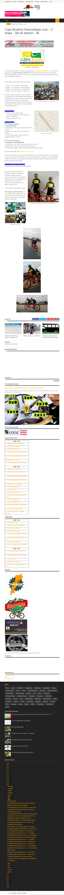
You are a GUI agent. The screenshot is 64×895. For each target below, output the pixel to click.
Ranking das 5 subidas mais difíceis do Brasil (19, 818)
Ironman (15, 698)
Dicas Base (42, 690)
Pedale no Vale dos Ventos (14, 811)
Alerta (7, 688)
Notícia (27, 36)
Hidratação (40, 696)
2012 (7, 881)
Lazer (21, 698)
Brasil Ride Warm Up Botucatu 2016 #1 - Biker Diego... (21, 854)
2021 (7, 774)
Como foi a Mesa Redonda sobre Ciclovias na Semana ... (21, 837)
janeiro (10, 872)
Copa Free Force (10, 690)
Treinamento (40, 704)
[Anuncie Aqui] (17, 16)
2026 (7, 763)
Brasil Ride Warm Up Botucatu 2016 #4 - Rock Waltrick (21, 845)
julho (9, 797)
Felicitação (46, 693)
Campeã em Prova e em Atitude (31, 336)
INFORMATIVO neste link (26, 151)
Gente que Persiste (22, 696)
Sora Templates (13, 893)
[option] (32, 24)
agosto (10, 795)
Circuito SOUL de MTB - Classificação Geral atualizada (21, 858)
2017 (7, 782)
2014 (7, 876)
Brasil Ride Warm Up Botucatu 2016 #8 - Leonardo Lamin (22, 835)
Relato (20, 704)
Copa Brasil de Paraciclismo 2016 (32, 65)
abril (9, 865)
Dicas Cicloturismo (52, 690)
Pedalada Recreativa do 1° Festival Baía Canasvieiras (21, 820)
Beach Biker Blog (9, 678)
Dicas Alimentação (32, 690)
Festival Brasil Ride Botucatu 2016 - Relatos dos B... (20, 831)
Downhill (28, 693)
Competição (46, 688)
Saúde (26, 704)
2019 (7, 778)
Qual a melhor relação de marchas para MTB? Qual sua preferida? (25, 388)
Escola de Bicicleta (10, 675)
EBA (34, 693)
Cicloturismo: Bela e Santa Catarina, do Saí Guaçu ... (20, 809)
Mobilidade (38, 698)
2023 (7, 769)
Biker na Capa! (11, 850)
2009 (7, 887)
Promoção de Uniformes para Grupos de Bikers (19, 856)
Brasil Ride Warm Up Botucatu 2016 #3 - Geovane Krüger (22, 848)
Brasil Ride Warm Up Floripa (14, 824)
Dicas (24, 690)
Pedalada (38, 701)
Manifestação (28, 698)
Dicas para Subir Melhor (18, 727)
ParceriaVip (30, 701)
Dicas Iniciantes (20, 693)
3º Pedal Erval (11, 860)
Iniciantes (8, 698)
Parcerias (37, 1)
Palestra (16, 701)
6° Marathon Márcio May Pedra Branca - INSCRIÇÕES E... (22, 814)
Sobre (50, 1)
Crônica (18, 690)
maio (9, 863)
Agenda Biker (21, 1)
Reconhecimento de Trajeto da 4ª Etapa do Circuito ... (21, 803)
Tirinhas (32, 704)
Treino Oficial (49, 704)
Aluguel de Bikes (44, 1)
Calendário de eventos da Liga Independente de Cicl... (21, 816)
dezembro (10, 786)
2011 (7, 883)
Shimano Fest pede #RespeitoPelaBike (17, 805)
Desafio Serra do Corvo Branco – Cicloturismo (23, 733)
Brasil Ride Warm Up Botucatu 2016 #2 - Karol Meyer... (21, 852)
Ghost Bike (32, 696)
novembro (10, 788)
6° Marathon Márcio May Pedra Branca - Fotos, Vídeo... (22, 807)
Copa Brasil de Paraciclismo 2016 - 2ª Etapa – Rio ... (21, 822)
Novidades (8, 701)
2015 (7, 874)
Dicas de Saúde (9, 693)
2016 (7, 784)
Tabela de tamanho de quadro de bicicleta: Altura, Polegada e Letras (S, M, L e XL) (31, 714)
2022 (7, 771)
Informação (48, 696)
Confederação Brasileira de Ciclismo (43, 71)
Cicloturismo (37, 688)
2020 (7, 776)
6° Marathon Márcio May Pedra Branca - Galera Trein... (22, 828)
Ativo (6, 677)
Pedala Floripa (8, 1)
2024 (7, 767)
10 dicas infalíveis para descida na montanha (22, 752)
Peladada (45, 701)
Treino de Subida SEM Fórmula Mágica (21, 720)
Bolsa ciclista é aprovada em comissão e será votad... (21, 826)
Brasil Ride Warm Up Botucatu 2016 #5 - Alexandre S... (21, 843)
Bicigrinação (28, 688)
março (9, 867)
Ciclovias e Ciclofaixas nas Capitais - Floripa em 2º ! (11, 336)
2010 (7, 885)
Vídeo (7, 707)
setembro (10, 793)
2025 (7, 765)
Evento (39, 693)
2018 (7, 780)
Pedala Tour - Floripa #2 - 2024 (19, 24)
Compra (54, 688)
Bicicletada (20, 688)
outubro (10, 790)
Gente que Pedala (29, 1)
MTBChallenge (47, 698)
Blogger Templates (22, 893)
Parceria (23, 701)
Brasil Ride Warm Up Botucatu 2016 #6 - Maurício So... (21, 841)
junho (9, 799)
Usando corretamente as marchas (20, 746)
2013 (7, 879)
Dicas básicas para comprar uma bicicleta (22, 739)
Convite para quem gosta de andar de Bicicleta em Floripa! (50, 336)
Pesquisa (52, 701)
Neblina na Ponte (11, 801)
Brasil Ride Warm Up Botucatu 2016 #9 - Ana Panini (20, 833)
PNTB (7, 704)
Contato (14, 1)
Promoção (13, 704)
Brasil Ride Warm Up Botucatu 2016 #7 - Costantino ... (21, 839)
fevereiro (10, 869)
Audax (13, 688)
